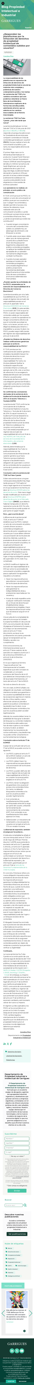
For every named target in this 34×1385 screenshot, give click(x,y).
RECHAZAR (22, 1381)
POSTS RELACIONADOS (13, 1286)
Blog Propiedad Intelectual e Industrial (13, 11)
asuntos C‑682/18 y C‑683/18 (14, 131)
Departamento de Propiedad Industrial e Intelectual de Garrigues (15, 1085)
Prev (2, 1311)
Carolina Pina (8, 56)
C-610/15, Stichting (10, 973)
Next (29, 1311)
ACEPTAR (11, 1381)
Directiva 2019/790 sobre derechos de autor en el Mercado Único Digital (16, 499)
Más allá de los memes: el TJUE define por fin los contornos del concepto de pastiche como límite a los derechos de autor (16, 1314)
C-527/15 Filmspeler (23, 970)
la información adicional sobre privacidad (20, 1177)
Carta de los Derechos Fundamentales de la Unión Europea (15, 867)
